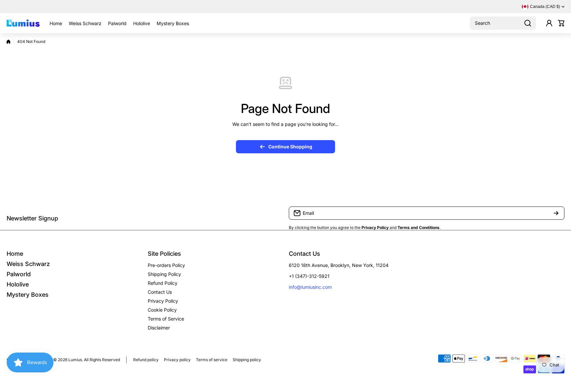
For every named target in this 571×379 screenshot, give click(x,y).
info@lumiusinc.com (310, 287)
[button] (561, 23)
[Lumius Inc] (23, 23)
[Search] (527, 23)
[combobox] (503, 23)
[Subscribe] (556, 213)
